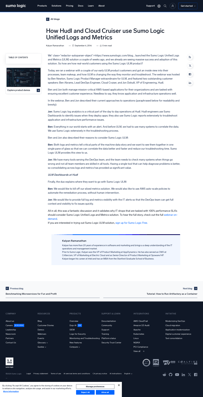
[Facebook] (190, 74)
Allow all (105, 392)
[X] (190, 66)
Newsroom (11, 334)
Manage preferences (95, 386)
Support (150, 5)
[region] (61, 389)
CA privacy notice (100, 373)
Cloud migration (172, 325)
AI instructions (115, 373)
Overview (74, 321)
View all (136, 351)
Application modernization (177, 329)
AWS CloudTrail (140, 321)
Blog (40, 321)
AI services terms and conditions (77, 373)
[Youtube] (177, 374)
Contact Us (11, 342)
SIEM (72, 329)
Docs (80, 5)
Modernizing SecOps (175, 321)
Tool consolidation (173, 338)
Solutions (56, 5)
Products (42, 5)
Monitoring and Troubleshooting (85, 338)
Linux (136, 338)
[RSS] (190, 57)
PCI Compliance (140, 347)
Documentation (109, 321)
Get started (187, 6)
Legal (28, 373)
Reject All (85, 392)
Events (41, 338)
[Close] (119, 385)
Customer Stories (46, 325)
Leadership (11, 329)
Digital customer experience (178, 334)
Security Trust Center (111, 342)
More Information (11, 391)
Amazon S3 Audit (141, 325)
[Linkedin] (190, 83)
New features (76, 342)
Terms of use (56, 373)
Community (107, 325)
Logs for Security (78, 334)
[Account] (173, 6)
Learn (91, 5)
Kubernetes (138, 334)
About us (10, 321)
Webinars (42, 334)
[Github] (164, 374)
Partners (10, 338)
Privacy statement (40, 373)
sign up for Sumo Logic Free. (131, 222)
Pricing (69, 5)
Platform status (109, 338)
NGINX (136, 342)
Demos (41, 329)
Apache (136, 329)
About (101, 5)
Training (105, 334)
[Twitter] (189, 374)
